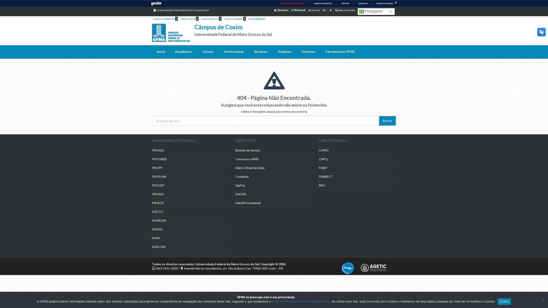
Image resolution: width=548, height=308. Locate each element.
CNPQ (323, 159)
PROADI (158, 194)
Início (161, 51)
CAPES (324, 150)
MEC (322, 185)
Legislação (363, 3)
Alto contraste (346, 10)
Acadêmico (183, 51)
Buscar (387, 121)
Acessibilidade (257, 18)
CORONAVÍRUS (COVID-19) (292, 4)
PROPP (157, 168)
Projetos (284, 51)
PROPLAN (159, 176)
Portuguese (373, 11)
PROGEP (158, 185)
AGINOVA (159, 220)
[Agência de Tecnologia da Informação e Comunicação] (373, 266)
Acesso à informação (323, 3)
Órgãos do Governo (385, 3)
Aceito (504, 301)
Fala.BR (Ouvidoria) (248, 203)
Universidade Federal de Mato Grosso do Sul (182, 10)
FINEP (323, 168)
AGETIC (158, 211)
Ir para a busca (209, 18)
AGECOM (158, 247)
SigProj (240, 185)
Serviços (260, 51)
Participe (345, 3)
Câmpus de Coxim (218, 27)
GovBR (156, 3)
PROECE (158, 203)
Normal (315, 10)
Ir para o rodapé (233, 18)
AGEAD (157, 229)
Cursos (208, 51)
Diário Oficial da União (250, 168)
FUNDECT (326, 176)
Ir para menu (187, 18)
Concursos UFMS (247, 159)
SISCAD (240, 194)
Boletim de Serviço (247, 150)
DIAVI (156, 238)
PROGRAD (159, 159)
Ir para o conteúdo (163, 18)
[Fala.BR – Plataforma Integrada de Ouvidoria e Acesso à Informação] (347, 268)
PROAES (158, 150)
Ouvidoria (242, 176)
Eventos (308, 51)
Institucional (233, 51)
